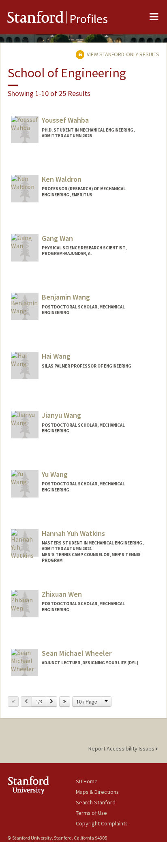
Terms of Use (91, 812)
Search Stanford (96, 802)
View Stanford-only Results (122, 54)
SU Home (87, 781)
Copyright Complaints (102, 823)
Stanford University (41, 785)
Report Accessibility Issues (122, 748)
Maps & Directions (97, 791)
